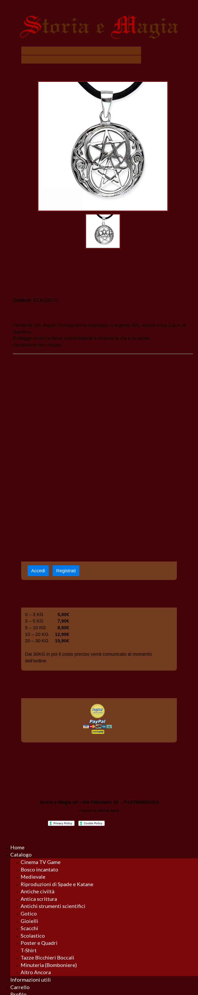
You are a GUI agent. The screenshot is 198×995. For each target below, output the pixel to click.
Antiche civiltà (37, 891)
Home (17, 847)
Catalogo (21, 854)
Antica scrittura (39, 899)
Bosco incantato (39, 869)
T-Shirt (29, 950)
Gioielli (29, 921)
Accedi (38, 570)
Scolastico (33, 935)
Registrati (66, 570)
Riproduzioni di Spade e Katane (57, 884)
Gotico (29, 913)
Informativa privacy (129, 824)
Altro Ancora (36, 972)
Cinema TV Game (41, 862)
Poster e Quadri (39, 943)
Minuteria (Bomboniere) (49, 965)
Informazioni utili (30, 979)
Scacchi (29, 928)
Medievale (33, 876)
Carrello (20, 987)
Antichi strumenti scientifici (53, 906)
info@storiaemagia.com (123, 460)
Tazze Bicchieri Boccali (47, 957)
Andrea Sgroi (108, 810)
